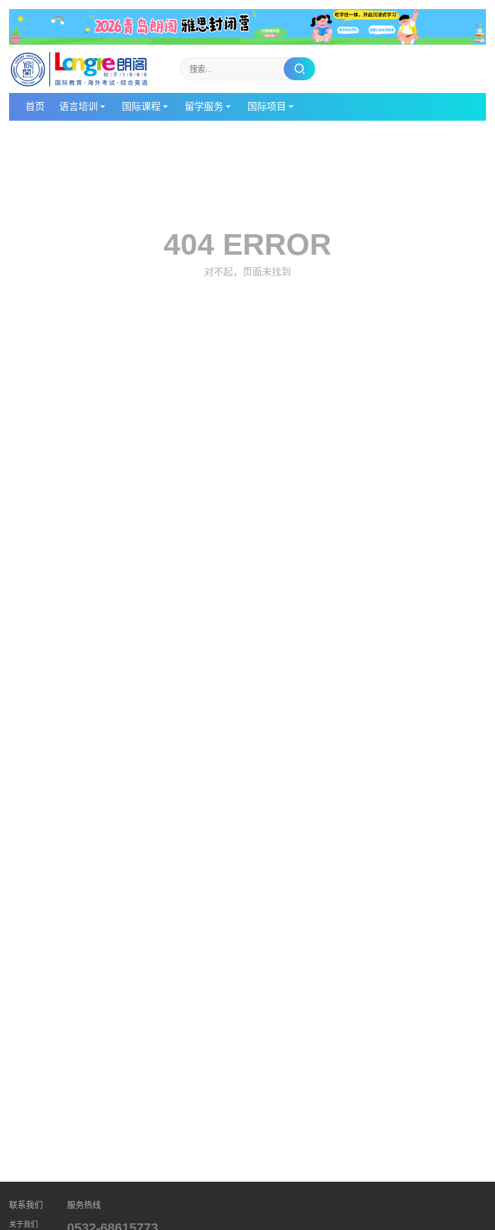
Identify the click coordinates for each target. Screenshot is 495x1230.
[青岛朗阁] (79, 69)
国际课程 (141, 106)
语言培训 (78, 106)
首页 (35, 106)
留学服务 (204, 106)
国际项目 (267, 106)
